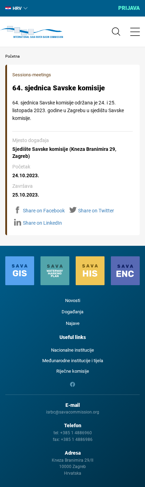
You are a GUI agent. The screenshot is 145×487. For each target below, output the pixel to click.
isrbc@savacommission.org (72, 412)
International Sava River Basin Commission (31, 32)
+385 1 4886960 (76, 432)
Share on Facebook (44, 210)
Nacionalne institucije (72, 350)
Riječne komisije (72, 371)
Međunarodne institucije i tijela (72, 360)
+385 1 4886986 (77, 439)
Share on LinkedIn (42, 223)
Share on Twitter (96, 210)
